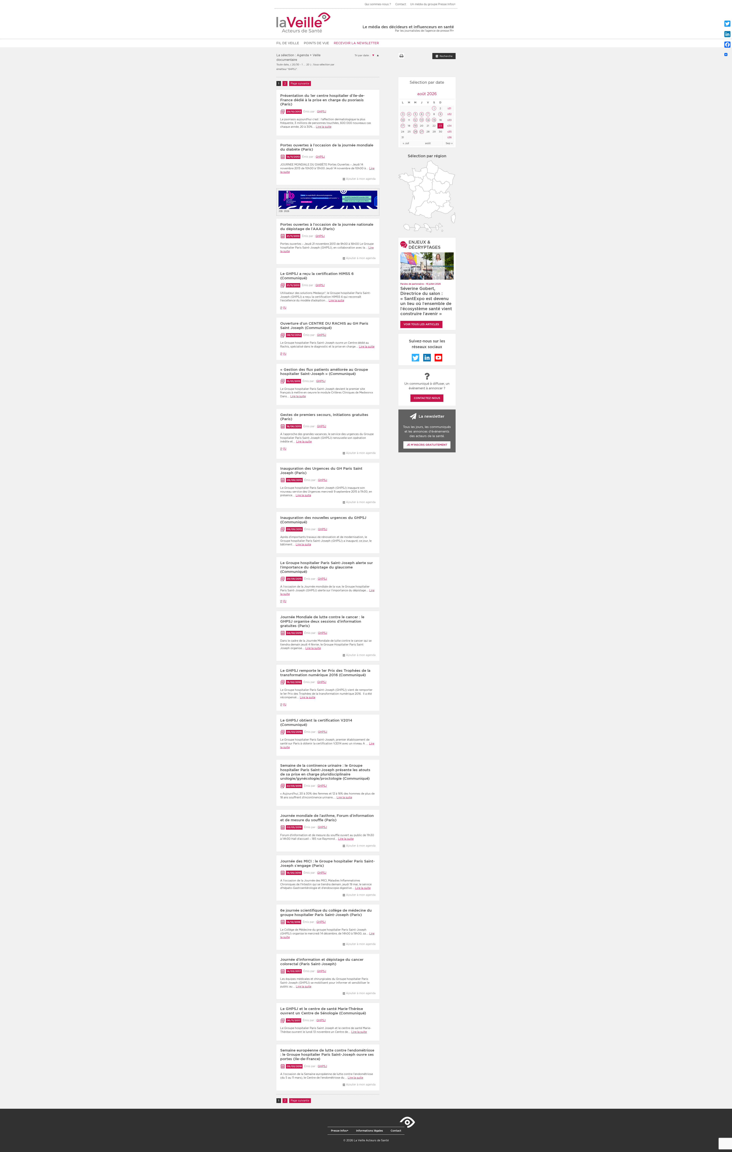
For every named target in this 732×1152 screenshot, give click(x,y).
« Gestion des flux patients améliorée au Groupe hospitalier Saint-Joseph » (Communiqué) (324, 371)
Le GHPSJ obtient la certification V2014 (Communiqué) (316, 722)
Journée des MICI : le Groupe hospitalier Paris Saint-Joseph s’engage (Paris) (327, 863)
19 (415, 125)
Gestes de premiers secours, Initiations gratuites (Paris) (324, 417)
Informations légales (369, 1130)
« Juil (406, 143)
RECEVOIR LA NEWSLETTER (356, 43)
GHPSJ (321, 111)
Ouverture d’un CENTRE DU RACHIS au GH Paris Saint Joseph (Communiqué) (324, 325)
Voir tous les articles (421, 324)
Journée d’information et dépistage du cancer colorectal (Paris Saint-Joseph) (322, 961)
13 (421, 120)
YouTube (438, 357)
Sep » (449, 143)
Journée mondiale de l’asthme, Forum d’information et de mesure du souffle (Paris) (327, 817)
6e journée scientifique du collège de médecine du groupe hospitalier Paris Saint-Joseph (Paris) (326, 912)
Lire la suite (323, 126)
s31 (449, 108)
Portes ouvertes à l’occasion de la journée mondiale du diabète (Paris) (326, 147)
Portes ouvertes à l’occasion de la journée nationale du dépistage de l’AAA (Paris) (326, 226)
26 (415, 131)
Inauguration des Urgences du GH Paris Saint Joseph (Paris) (321, 470)
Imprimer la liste (401, 56)
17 (402, 125)
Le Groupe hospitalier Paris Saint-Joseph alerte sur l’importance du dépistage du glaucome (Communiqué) (326, 567)
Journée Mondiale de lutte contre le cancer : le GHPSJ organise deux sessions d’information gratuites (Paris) (322, 621)
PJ (284, 307)
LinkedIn (427, 357)
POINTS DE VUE (316, 43)
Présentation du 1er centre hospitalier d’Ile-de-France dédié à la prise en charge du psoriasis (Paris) (322, 100)
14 (428, 120)
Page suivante (300, 83)
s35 (449, 131)
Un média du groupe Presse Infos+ (433, 4)
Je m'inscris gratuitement (427, 444)
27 (421, 131)
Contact (400, 4)
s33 (449, 120)
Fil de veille (287, 43)
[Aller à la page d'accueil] (303, 22)
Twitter (415, 357)
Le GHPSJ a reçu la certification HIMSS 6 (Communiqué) (317, 275)
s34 (449, 125)
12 (415, 120)
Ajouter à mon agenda (361, 178)
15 (434, 120)
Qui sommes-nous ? (378, 4)
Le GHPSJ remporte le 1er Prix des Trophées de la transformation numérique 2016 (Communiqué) (325, 672)
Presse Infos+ (339, 1130)
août (428, 143)
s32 (449, 114)
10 (402, 120)
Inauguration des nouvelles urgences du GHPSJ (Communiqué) (323, 519)
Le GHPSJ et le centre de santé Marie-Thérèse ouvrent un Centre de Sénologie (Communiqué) (323, 1011)
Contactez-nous (427, 398)
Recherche (446, 56)
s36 (449, 137)
